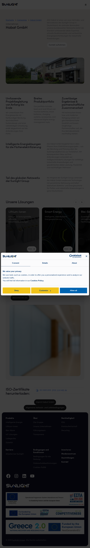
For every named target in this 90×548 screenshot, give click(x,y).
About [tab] (74, 263)
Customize (43, 290)
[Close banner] (86, 256)
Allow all (73, 290)
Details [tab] (45, 263)
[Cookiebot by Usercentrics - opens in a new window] (71, 256)
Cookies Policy (36, 281)
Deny (16, 290)
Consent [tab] (15, 263)
